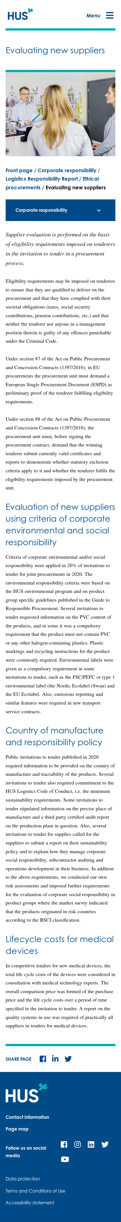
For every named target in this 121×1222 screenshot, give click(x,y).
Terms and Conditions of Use (35, 1191)
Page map (17, 1129)
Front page (19, 170)
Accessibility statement (30, 1202)
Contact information (27, 1117)
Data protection (23, 1179)
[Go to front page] (21, 15)
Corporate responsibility (67, 170)
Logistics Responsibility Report (42, 179)
